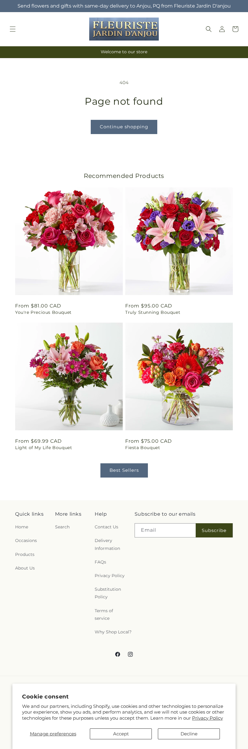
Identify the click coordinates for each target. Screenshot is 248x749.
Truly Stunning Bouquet (152, 312)
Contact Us (106, 527)
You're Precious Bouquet (43, 312)
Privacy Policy (207, 718)
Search (62, 527)
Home (21, 527)
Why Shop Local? (113, 632)
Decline (189, 734)
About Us (25, 568)
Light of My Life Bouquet (43, 447)
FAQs (100, 562)
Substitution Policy (108, 593)
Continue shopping (124, 127)
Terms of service (104, 614)
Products (24, 554)
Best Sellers (124, 470)
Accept (121, 734)
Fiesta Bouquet (142, 447)
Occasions (26, 540)
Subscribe (214, 530)
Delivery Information (107, 544)
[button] (12, 29)
